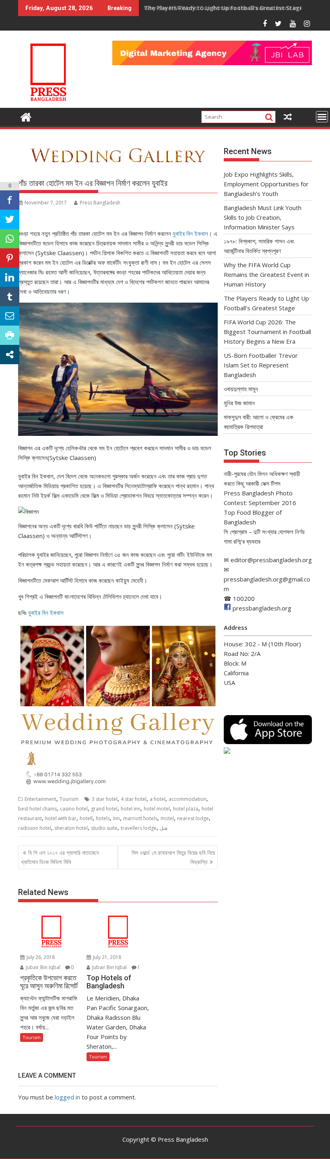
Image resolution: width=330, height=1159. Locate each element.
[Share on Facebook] (9, 200)
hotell (86, 818)
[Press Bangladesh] (26, 116)
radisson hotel (34, 828)
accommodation (187, 799)
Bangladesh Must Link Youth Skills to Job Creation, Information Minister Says (262, 217)
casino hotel (74, 808)
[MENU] (322, 116)
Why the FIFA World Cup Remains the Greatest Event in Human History (266, 274)
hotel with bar (60, 818)
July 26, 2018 (40, 957)
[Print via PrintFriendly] (9, 335)
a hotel (157, 799)
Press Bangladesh (100, 202)
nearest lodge (193, 818)
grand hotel (104, 808)
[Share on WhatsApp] (9, 238)
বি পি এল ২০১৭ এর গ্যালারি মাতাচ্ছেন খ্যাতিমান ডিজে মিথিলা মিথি (60, 857)
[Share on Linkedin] (9, 277)
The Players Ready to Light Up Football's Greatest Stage (223, 8)
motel (167, 818)
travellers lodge (139, 828)
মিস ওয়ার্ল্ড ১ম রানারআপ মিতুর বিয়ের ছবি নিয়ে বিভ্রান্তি (173, 857)
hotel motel (157, 808)
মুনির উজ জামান (239, 403)
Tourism (69, 799)
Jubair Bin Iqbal (42, 967)
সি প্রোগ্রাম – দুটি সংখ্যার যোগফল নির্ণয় (264, 532)
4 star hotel (133, 799)
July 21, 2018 (106, 957)
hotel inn (130, 808)
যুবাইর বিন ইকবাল (190, 233)
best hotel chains (37, 808)
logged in (67, 1097)
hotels (103, 818)
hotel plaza (185, 808)
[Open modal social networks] (9, 354)
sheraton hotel (71, 828)
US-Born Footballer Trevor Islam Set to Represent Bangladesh (261, 365)
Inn (116, 818)
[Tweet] (9, 219)
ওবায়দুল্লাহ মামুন (241, 389)
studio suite (104, 828)
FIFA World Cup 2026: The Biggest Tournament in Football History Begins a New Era (267, 331)
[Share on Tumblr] (9, 296)
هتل (163, 828)
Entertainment (40, 799)
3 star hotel (105, 799)
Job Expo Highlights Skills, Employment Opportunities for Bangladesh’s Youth (266, 184)
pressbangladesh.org (262, 608)
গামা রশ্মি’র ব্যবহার (242, 541)
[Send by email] (9, 316)
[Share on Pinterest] (9, 258)
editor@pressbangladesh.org (271, 560)
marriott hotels (140, 818)
